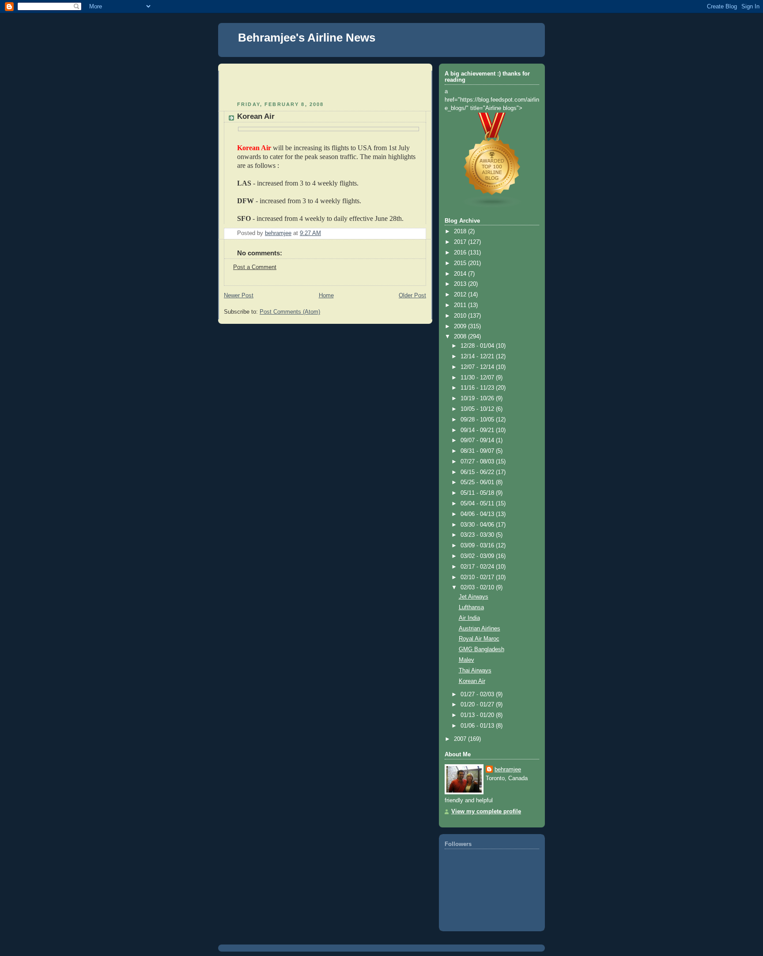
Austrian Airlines (479, 629)
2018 (461, 231)
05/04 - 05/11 (478, 504)
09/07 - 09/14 (478, 440)
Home (326, 295)
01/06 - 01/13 (478, 726)
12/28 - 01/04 (478, 346)
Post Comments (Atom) (290, 312)
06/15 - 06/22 (478, 472)
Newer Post (238, 295)
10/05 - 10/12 (478, 409)
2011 (461, 305)
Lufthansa (471, 607)
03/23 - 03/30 (478, 535)
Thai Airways (475, 671)
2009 (461, 326)
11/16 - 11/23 (478, 388)
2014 (461, 274)
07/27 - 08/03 (478, 462)
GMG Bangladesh (481, 649)
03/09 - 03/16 (478, 545)
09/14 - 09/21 (478, 430)
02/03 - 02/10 (478, 587)
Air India (469, 618)
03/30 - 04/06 (478, 525)
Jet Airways (473, 597)
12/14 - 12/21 (478, 356)
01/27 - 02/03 (478, 694)
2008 (461, 337)
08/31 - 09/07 (478, 451)
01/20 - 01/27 (478, 705)
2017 (461, 242)
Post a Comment (254, 267)
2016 (461, 253)
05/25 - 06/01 (478, 482)
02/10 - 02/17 (478, 577)
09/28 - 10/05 (478, 420)
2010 (461, 316)
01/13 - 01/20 (478, 715)
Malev (466, 660)
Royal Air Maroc (479, 639)
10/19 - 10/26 (478, 398)
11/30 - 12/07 (478, 378)
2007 (461, 739)
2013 (461, 284)
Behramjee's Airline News (306, 37)
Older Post (412, 295)
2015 (461, 263)
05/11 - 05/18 (478, 493)
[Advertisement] (275, 84)
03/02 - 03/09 (478, 556)
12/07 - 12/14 (478, 367)
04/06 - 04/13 (478, 514)
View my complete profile (486, 811)
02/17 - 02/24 (478, 567)
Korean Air (472, 681)
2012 (461, 295)
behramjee (508, 769)
